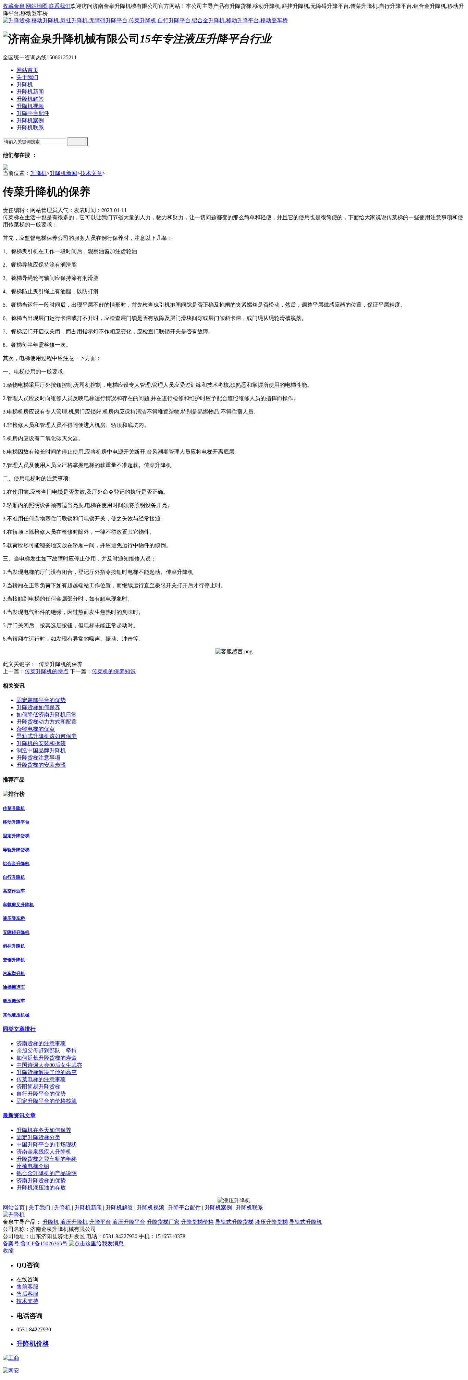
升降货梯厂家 (163, 1222)
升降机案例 (218, 1207)
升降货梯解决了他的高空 (46, 1072)
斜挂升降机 (14, 946)
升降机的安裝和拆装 (41, 743)
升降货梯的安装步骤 (41, 765)
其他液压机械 (16, 1015)
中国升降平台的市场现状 (46, 1144)
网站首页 (14, 1207)
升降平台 (100, 1222)
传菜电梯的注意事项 (41, 1079)
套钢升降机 (14, 959)
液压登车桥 (14, 918)
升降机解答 (119, 1207)
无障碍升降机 (16, 932)
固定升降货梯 (16, 835)
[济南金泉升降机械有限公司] (145, 20)
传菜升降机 (14, 808)
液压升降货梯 (271, 1222)
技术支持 (27, 1301)
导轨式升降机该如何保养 (46, 736)
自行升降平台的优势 (41, 1094)
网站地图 (37, 6)
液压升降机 (74, 1222)
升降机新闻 (63, 173)
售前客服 (27, 1287)
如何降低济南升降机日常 (46, 714)
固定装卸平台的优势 (41, 700)
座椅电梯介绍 (32, 1166)
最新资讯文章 (19, 1115)
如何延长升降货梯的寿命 (46, 1058)
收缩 (8, 1251)
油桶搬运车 (14, 987)
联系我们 (60, 6)
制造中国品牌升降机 (41, 750)
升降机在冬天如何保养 (43, 1130)
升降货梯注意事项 (38, 758)
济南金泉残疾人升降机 (43, 1152)
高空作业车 (14, 891)
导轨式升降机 (305, 1222)
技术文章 (91, 173)
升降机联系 (249, 1207)
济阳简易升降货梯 (38, 1086)
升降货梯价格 (197, 1222)
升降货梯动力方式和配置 (46, 722)
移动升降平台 (16, 822)
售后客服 (27, 1294)
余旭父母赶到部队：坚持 (46, 1051)
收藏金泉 (14, 6)
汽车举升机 (14, 973)
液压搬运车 (14, 1000)
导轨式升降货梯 (234, 1222)
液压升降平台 (128, 1222)
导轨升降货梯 (16, 849)
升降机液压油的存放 (41, 1188)
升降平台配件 (184, 1207)
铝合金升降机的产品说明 (46, 1173)
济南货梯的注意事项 (41, 1043)
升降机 (38, 173)
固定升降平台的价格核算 (46, 1101)
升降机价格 (32, 1343)
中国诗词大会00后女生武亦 (49, 1065)
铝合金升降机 (16, 863)
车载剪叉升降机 (18, 904)
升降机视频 (150, 1207)
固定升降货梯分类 (38, 1137)
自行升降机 (14, 877)
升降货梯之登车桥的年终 (46, 1159)
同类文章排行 (19, 1029)
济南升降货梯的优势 (41, 1180)
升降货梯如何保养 (38, 707)
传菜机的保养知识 (114, 671)
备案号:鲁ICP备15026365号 (35, 1243)
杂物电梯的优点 (35, 729)
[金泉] (14, 1215)
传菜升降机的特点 (47, 671)
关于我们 (39, 1207)
